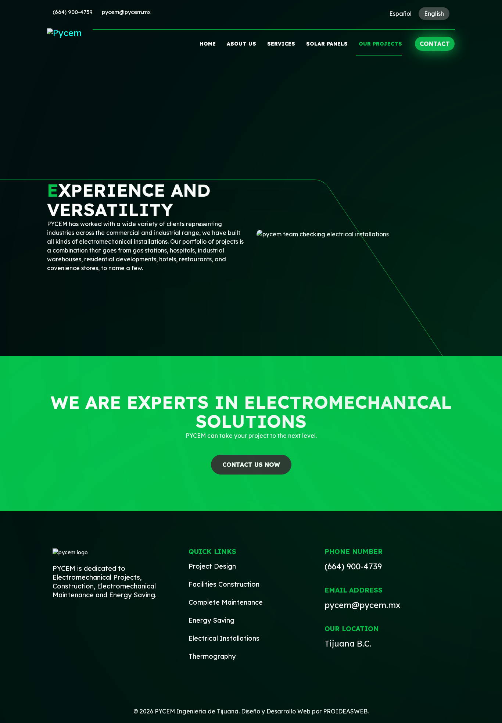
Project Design (212, 566)
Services (281, 43)
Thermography (212, 656)
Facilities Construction (224, 584)
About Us (241, 43)
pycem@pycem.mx (126, 12)
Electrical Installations (224, 638)
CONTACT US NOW (251, 464)
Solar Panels (327, 43)
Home (208, 43)
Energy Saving (211, 620)
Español (400, 13)
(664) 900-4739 (73, 12)
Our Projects (380, 43)
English (434, 13)
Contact (435, 43)
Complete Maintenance (226, 602)
